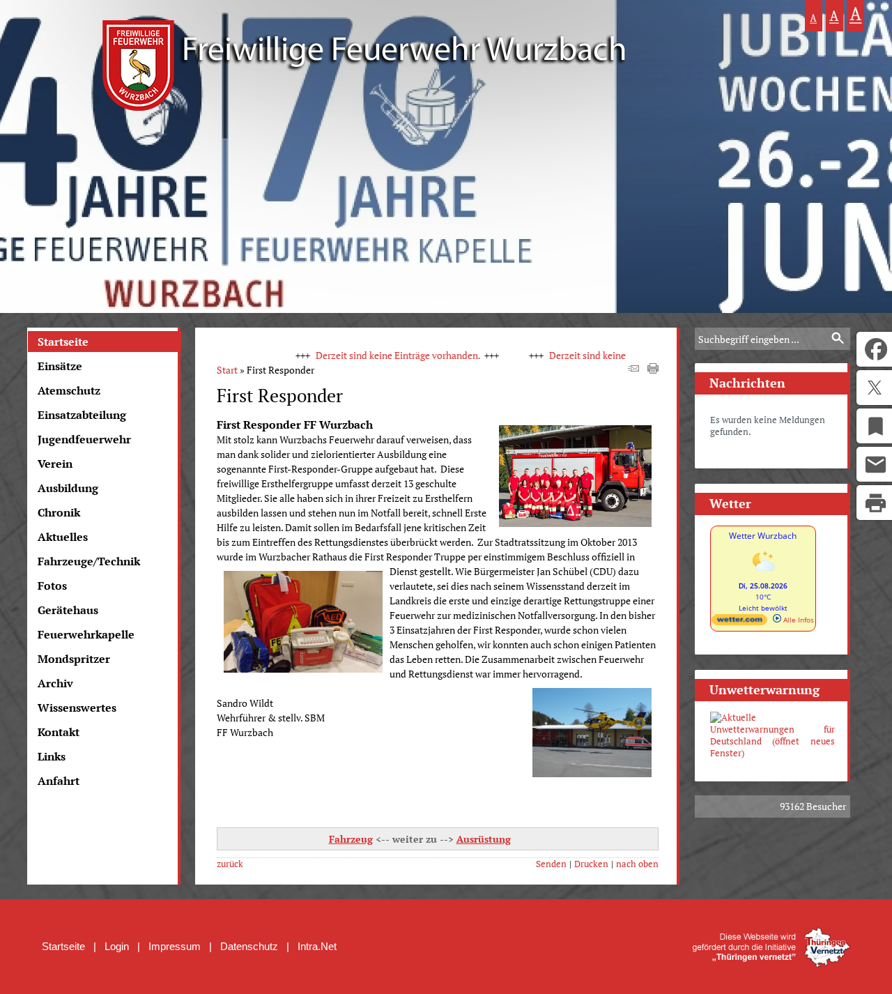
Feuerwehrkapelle (86, 634)
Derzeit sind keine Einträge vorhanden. (377, 355)
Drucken (591, 864)
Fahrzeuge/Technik (89, 561)
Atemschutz (69, 390)
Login (117, 946)
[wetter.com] (739, 622)
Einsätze (60, 366)
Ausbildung (68, 488)
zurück (230, 864)
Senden (551, 864)
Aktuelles (63, 536)
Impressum (174, 946)
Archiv (55, 683)
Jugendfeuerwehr (84, 439)
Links (52, 756)
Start (227, 369)
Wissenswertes (77, 707)
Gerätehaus (68, 610)
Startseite (63, 341)
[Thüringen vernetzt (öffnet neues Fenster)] (771, 964)
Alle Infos (797, 620)
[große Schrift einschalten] (834, 15)
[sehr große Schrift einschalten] (855, 15)
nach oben (637, 864)
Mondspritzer (74, 658)
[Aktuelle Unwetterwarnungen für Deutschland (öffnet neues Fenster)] (772, 735)
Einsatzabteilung (82, 414)
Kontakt (58, 732)
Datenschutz (249, 946)
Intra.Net (317, 946)
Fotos (52, 585)
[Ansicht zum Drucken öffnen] (653, 369)
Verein (55, 463)
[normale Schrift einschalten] (813, 15)
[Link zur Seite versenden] (633, 369)
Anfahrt (58, 780)
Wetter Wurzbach (763, 536)
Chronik (59, 512)
